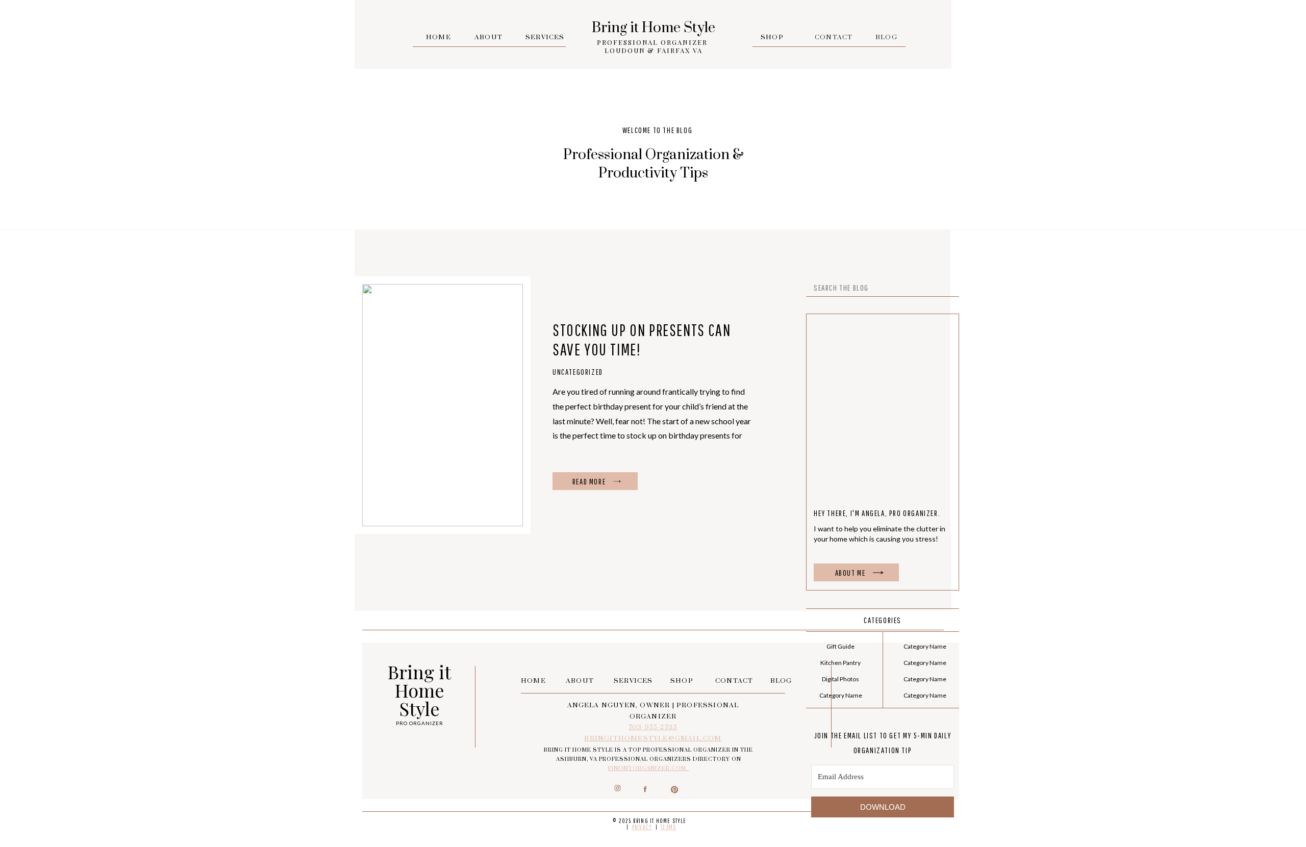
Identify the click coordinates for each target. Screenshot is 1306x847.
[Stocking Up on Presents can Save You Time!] (617, 481)
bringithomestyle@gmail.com (652, 738)
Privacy (642, 827)
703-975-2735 (653, 727)
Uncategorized (577, 371)
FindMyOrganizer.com (648, 768)
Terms (668, 827)
